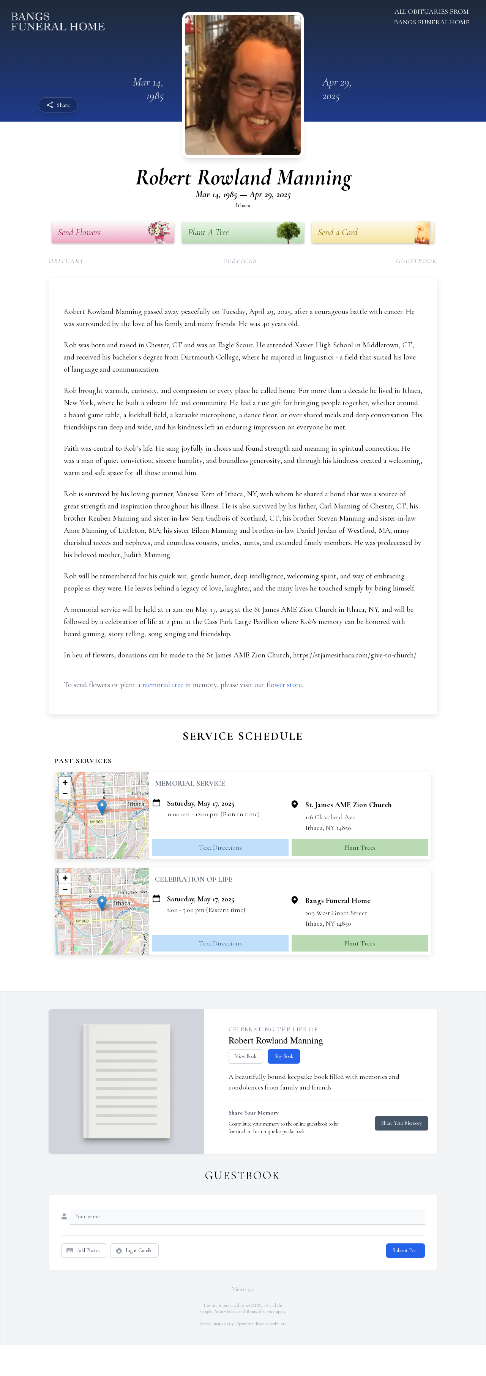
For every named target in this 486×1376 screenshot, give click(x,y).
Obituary (66, 261)
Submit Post (405, 1250)
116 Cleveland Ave (330, 817)
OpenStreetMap (250, 1323)
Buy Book (283, 1056)
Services (240, 261)
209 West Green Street (336, 913)
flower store (284, 684)
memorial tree (162, 684)
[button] (102, 807)
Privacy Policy (225, 1311)
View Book (246, 1056)
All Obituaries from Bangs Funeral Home (431, 16)
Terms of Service (260, 1311)
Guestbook (416, 261)
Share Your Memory (401, 1123)
